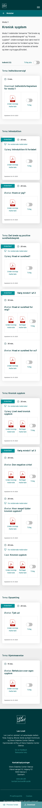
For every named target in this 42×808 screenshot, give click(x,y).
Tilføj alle (28, 63)
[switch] (36, 62)
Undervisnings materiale (12, 105)
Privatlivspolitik (16, 796)
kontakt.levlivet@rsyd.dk (21, 781)
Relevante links (21, 753)
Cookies (29, 796)
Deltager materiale (22, 326)
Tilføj (29, 105)
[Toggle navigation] (38, 7)
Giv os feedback (21, 750)
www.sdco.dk (21, 779)
